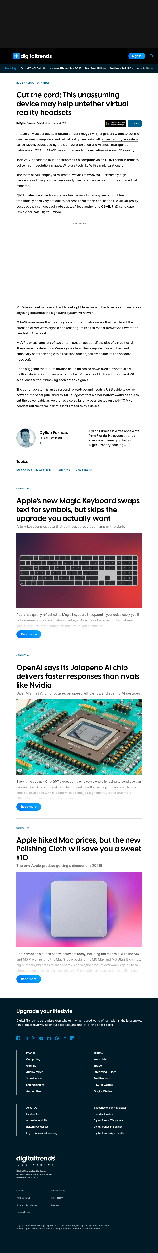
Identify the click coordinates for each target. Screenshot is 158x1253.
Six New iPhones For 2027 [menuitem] (65, 69)
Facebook (18, 1038)
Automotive (33, 1091)
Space (98, 1066)
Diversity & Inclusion (27, 1204)
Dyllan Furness (27, 123)
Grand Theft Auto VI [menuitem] (33, 69)
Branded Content (104, 1113)
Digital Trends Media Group (38, 1228)
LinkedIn (64, 1038)
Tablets (98, 1053)
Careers (20, 1190)
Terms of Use (23, 1212)
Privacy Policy (58, 1190)
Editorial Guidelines (37, 1126)
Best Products (102, 1079)
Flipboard (72, 1038)
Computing (33, 1059)
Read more (29, 634)
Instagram (26, 1038)
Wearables (100, 1059)
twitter (41, 443)
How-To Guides (103, 1085)
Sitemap (55, 1204)
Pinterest (57, 1038)
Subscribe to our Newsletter (110, 1107)
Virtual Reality (84, 469)
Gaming (31, 1066)
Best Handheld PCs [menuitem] (121, 69)
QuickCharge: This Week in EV (34, 469)
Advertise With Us (36, 1120)
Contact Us (33, 1113)
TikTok (49, 1038)
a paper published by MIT (51, 395)
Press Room (57, 1197)
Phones (30, 1053)
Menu (6, 56)
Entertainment (35, 1085)
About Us (31, 1107)
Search (151, 56)
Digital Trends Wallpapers (108, 1120)
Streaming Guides (105, 1072)
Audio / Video (34, 1072)
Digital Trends (25, 61)
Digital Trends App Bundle (109, 1133)
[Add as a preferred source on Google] (115, 123)
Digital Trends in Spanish (108, 1126)
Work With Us (23, 1197)
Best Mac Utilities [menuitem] (95, 69)
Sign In (136, 56)
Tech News (63, 469)
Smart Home (34, 1079)
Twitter (34, 1038)
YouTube (41, 1038)
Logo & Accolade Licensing (42, 1133)
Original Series (103, 1091)
